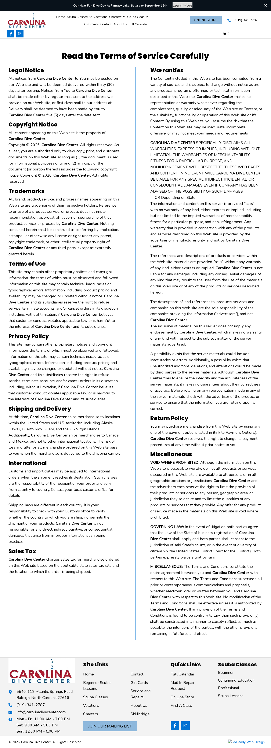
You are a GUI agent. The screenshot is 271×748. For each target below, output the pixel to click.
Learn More (182, 5)
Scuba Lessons (230, 695)
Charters (90, 713)
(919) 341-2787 (246, 20)
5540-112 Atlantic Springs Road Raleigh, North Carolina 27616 (45, 694)
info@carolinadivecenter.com (41, 712)
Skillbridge (140, 713)
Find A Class (181, 705)
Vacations (91, 705)
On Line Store (182, 697)
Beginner (226, 672)
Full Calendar (182, 674)
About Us (139, 705)
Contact (137, 674)
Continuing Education (236, 680)
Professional (228, 687)
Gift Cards (139, 682)
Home (88, 674)
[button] (10, 33)
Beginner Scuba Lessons (97, 685)
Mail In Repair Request (183, 685)
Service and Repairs (141, 694)
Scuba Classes (95, 697)
